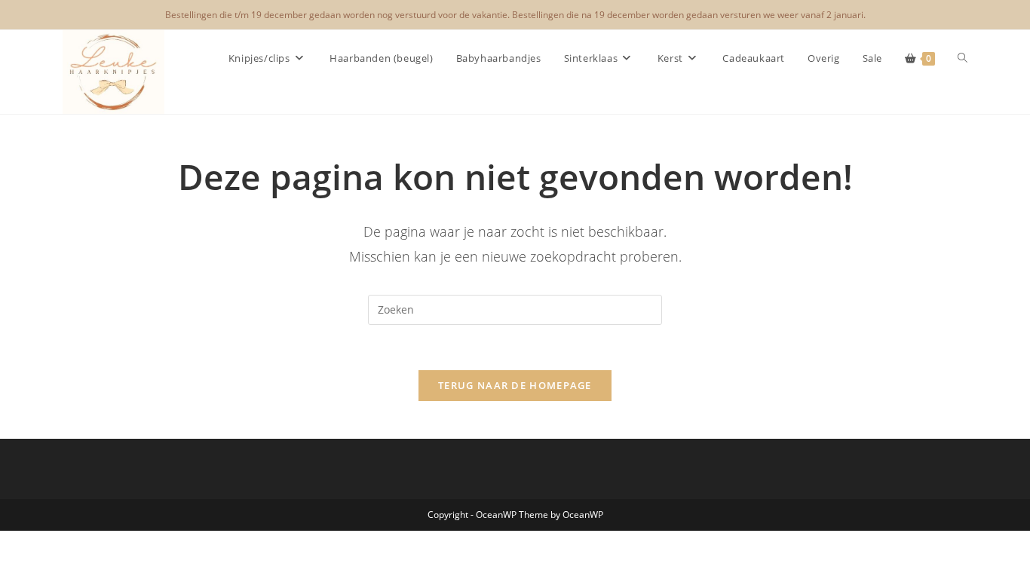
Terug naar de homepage (515, 385)
